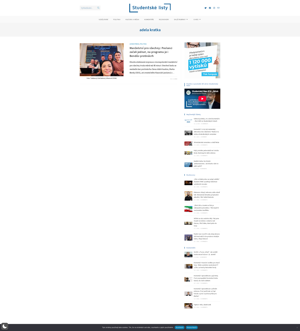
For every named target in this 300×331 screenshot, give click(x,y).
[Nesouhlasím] (297, 327)
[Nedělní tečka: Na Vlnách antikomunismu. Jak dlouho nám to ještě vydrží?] (188, 165)
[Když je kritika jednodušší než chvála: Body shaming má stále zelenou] (188, 153)
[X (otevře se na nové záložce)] (206, 8)
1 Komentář (136, 79)
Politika (143, 44)
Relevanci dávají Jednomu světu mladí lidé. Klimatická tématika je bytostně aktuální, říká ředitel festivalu (207, 194)
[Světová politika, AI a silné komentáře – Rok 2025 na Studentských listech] (188, 121)
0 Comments (204, 124)
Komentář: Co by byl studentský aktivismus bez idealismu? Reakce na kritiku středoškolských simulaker (206, 131)
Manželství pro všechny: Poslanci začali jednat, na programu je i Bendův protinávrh (151, 52)
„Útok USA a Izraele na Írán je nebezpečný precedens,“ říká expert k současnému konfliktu (206, 207)
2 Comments (204, 145)
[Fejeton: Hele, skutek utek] (188, 305)
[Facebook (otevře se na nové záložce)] (210, 8)
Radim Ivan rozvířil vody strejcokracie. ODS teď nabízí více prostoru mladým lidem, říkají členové (207, 236)
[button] (4, 326)
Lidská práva (134, 44)
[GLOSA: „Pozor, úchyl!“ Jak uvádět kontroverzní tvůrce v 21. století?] (188, 254)
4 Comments (203, 168)
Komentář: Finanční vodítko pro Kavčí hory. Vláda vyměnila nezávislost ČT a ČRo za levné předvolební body (207, 265)
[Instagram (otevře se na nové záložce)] (214, 8)
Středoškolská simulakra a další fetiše (206, 142)
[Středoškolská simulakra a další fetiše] (188, 144)
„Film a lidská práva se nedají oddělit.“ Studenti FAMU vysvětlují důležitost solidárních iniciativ (207, 181)
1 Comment (204, 137)
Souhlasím (179, 327)
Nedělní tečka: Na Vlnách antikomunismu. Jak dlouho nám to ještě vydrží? (206, 163)
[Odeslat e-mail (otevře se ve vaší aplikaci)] (218, 8)
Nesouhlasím (192, 327)
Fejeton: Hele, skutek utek (202, 305)
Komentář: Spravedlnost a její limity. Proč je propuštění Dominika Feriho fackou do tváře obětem (206, 278)
